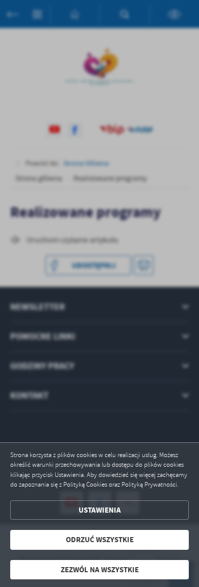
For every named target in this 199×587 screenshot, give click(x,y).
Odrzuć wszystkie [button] (100, 540)
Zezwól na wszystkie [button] (100, 570)
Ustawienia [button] (100, 510)
